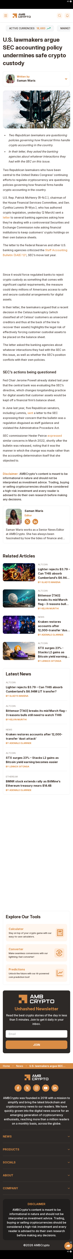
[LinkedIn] (35, 521)
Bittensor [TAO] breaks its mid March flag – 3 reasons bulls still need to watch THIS (53, 600)
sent (30, 413)
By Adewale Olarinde (50, 634)
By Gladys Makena (49, 582)
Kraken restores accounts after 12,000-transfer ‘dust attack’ (53, 626)
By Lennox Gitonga (49, 661)
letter (6, 217)
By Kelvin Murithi (48, 608)
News (41, 617)
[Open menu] (6, 15)
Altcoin (43, 564)
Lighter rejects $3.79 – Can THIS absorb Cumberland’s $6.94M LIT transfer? (54, 573)
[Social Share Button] (68, 1246)
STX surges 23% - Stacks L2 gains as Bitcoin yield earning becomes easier (52, 652)
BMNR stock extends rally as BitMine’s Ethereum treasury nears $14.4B (33, 783)
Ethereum (12, 776)
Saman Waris (26, 80)
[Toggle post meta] (66, 78)
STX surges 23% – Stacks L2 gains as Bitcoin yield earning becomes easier (32, 760)
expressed (54, 435)
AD (68, 1)
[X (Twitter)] (27, 521)
